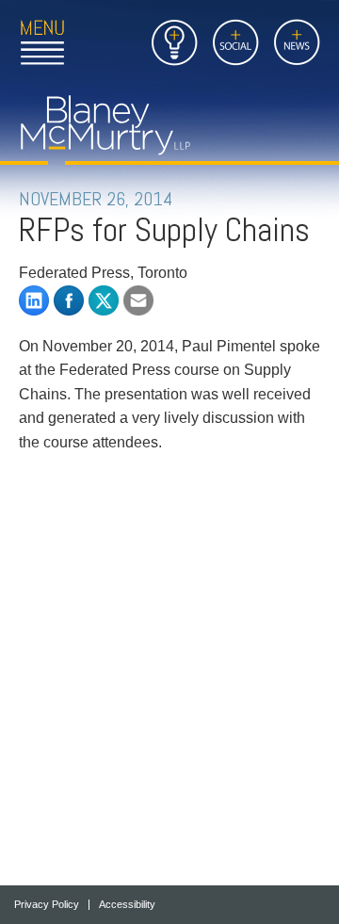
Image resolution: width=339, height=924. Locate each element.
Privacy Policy (46, 905)
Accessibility (127, 905)
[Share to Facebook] (69, 300)
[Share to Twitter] (104, 300)
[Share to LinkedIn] (34, 300)
